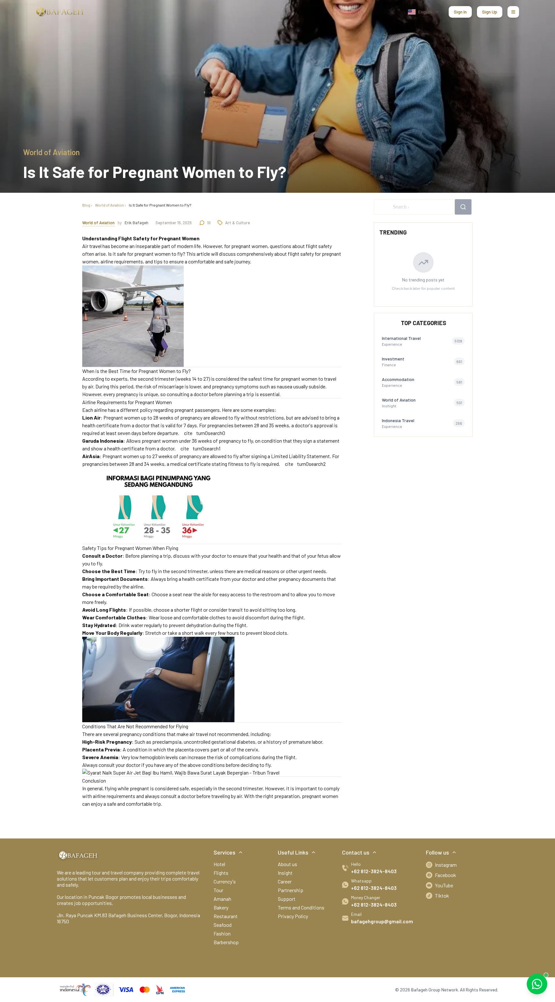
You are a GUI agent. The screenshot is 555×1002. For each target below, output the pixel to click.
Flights (221, 873)
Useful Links (293, 852)
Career (285, 881)
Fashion (222, 933)
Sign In (460, 11)
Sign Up (489, 11)
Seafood (223, 925)
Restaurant (226, 916)
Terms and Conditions (301, 907)
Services (224, 852)
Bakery (221, 907)
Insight (285, 873)
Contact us (355, 852)
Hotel (219, 864)
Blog (86, 205)
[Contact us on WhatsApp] (537, 984)
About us (287, 864)
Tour (218, 890)
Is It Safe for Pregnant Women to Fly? (160, 205)
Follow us (437, 852)
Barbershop (226, 942)
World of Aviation (109, 205)
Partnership (290, 890)
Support (286, 899)
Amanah (222, 899)
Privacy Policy (293, 916)
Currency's (225, 881)
